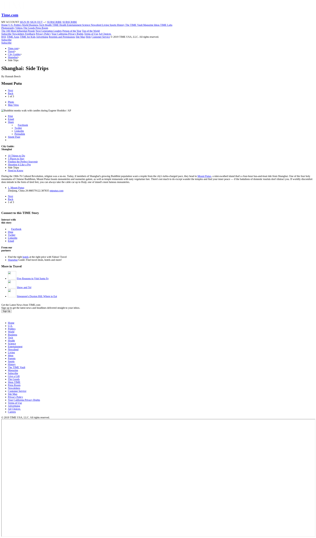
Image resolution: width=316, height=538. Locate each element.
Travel (11, 51)
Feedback (30, 33)
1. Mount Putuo (16, 187)
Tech (10, 337)
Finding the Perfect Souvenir (23, 161)
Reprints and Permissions (62, 36)
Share (11, 122)
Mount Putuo (204, 176)
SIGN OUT (36, 22)
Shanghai (13, 57)
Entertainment (15, 346)
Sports (11, 361)
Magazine (13, 370)
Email (11, 119)
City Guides (14, 54)
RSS (3, 36)
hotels (26, 256)
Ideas (10, 355)
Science (12, 343)
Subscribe (6, 33)
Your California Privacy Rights (67, 33)
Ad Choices (105, 33)
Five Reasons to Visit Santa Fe (33, 278)
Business (12, 334)
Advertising (42, 36)
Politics (11, 328)
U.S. (10, 325)
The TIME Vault (16, 367)
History (12, 364)
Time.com (13, 48)
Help (88, 36)
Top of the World (91, 31)
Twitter (18, 128)
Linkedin (19, 131)
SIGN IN (24, 22)
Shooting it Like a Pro (19, 164)
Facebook (23, 125)
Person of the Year (71, 31)
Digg (10, 232)
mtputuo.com (56, 190)
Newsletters (18, 33)
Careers (12, 411)
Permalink (19, 134)
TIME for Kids (28, 36)
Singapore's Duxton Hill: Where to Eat (37, 296)
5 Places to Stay (16, 158)
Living (11, 352)
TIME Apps (13, 36)
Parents (11, 358)
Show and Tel (24, 287)
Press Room (14, 385)
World (11, 331)
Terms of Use (91, 33)
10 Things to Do (16, 155)
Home (11, 322)
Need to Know (15, 170)
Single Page (14, 136)
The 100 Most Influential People (18, 31)
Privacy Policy (43, 33)
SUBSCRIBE (54, 22)
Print (10, 116)
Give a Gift (14, 376)
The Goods (14, 379)
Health (11, 340)
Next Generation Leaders (49, 31)
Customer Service (101, 36)
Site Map (80, 36)
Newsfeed (13, 349)
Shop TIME (14, 382)
